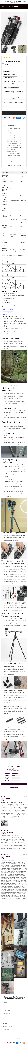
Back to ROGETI (6, 1010)
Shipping (5, 1016)
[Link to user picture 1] (4, 823)
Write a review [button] (14, 784)
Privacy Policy (6, 1029)
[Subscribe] (23, 1002)
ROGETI (11, 1038)
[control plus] (9, 108)
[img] (4, 797)
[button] (2, 6)
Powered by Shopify (17, 1038)
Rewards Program (7, 1013)
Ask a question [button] (14, 787)
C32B (8, 309)
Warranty (5, 1023)
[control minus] (3, 108)
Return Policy (6, 1020)
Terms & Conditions (7, 1026)
